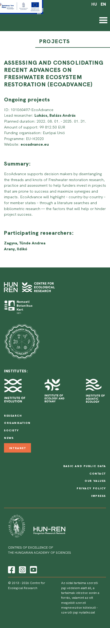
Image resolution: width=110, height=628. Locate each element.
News (9, 438)
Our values (95, 481)
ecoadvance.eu (35, 144)
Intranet (17, 448)
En (103, 4)
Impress (98, 496)
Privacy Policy (91, 488)
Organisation (17, 423)
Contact (97, 473)
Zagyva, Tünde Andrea (24, 243)
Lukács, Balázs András (55, 115)
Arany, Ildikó (15, 249)
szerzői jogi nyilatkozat (78, 612)
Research (13, 415)
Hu (94, 4)
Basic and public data (84, 466)
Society (11, 430)
